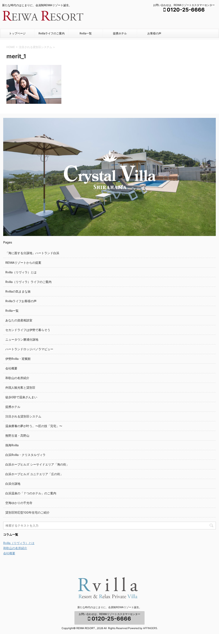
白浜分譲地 (12, 483)
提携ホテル (120, 33)
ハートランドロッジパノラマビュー (29, 349)
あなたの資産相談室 (18, 320)
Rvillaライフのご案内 (51, 33)
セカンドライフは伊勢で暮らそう (27, 330)
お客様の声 (154, 33)
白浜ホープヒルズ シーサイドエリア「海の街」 (37, 464)
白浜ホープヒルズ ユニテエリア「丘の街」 (34, 474)
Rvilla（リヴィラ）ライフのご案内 (28, 282)
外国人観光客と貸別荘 (20, 387)
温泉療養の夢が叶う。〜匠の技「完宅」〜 (33, 426)
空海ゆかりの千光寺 (18, 503)
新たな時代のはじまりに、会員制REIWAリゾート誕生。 (109, 607)
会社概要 (11, 368)
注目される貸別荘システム (23, 416)
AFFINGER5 (150, 628)
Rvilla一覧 (86, 33)
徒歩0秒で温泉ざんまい (21, 397)
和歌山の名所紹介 (17, 378)
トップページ (17, 33)
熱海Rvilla (12, 445)
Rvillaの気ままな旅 (18, 291)
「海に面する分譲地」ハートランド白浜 (32, 253)
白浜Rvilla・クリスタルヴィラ (25, 455)
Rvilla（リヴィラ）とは (21, 272)
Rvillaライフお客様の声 (21, 301)
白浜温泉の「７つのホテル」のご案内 (30, 493)
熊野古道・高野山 (17, 435)
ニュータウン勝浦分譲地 (21, 339)
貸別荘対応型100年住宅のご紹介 (27, 512)
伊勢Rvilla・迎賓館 (18, 358)
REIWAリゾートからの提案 (23, 262)
